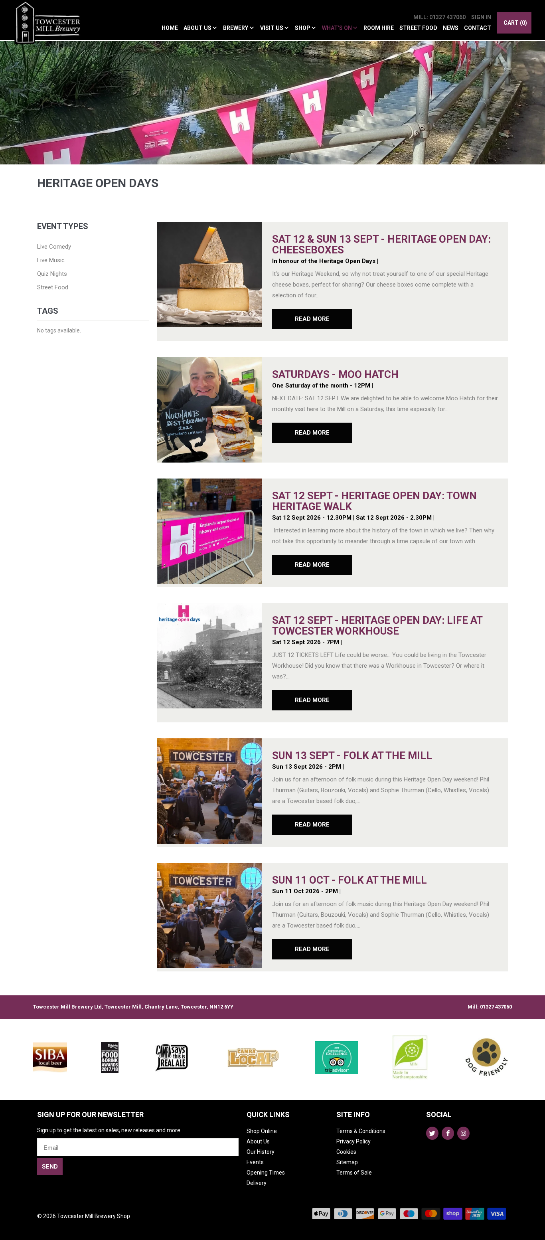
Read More (312, 318)
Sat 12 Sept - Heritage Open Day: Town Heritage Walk (374, 501)
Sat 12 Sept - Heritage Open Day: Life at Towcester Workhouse (377, 625)
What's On (337, 28)
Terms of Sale (354, 1172)
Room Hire (378, 28)
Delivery (257, 1183)
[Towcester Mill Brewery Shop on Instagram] (463, 1133)
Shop (303, 28)
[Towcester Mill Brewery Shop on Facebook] (448, 1133)
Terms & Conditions (360, 1131)
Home (170, 28)
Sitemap (347, 1162)
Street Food (418, 28)
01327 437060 (496, 1007)
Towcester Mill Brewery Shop (93, 1216)
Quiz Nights (52, 273)
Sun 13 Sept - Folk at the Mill (352, 755)
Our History (260, 1152)
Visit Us (272, 28)
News (450, 28)
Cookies (346, 1152)
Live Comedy (54, 246)
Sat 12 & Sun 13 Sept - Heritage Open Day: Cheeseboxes (381, 244)
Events (255, 1162)
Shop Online (262, 1131)
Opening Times (266, 1172)
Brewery (236, 28)
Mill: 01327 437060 (439, 17)
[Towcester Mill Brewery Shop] (49, 24)
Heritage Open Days (97, 183)
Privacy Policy (353, 1141)
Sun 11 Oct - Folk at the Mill (349, 880)
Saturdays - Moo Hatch (335, 374)
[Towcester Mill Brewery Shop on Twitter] (432, 1133)
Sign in (481, 17)
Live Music (51, 260)
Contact (477, 28)
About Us (198, 28)
